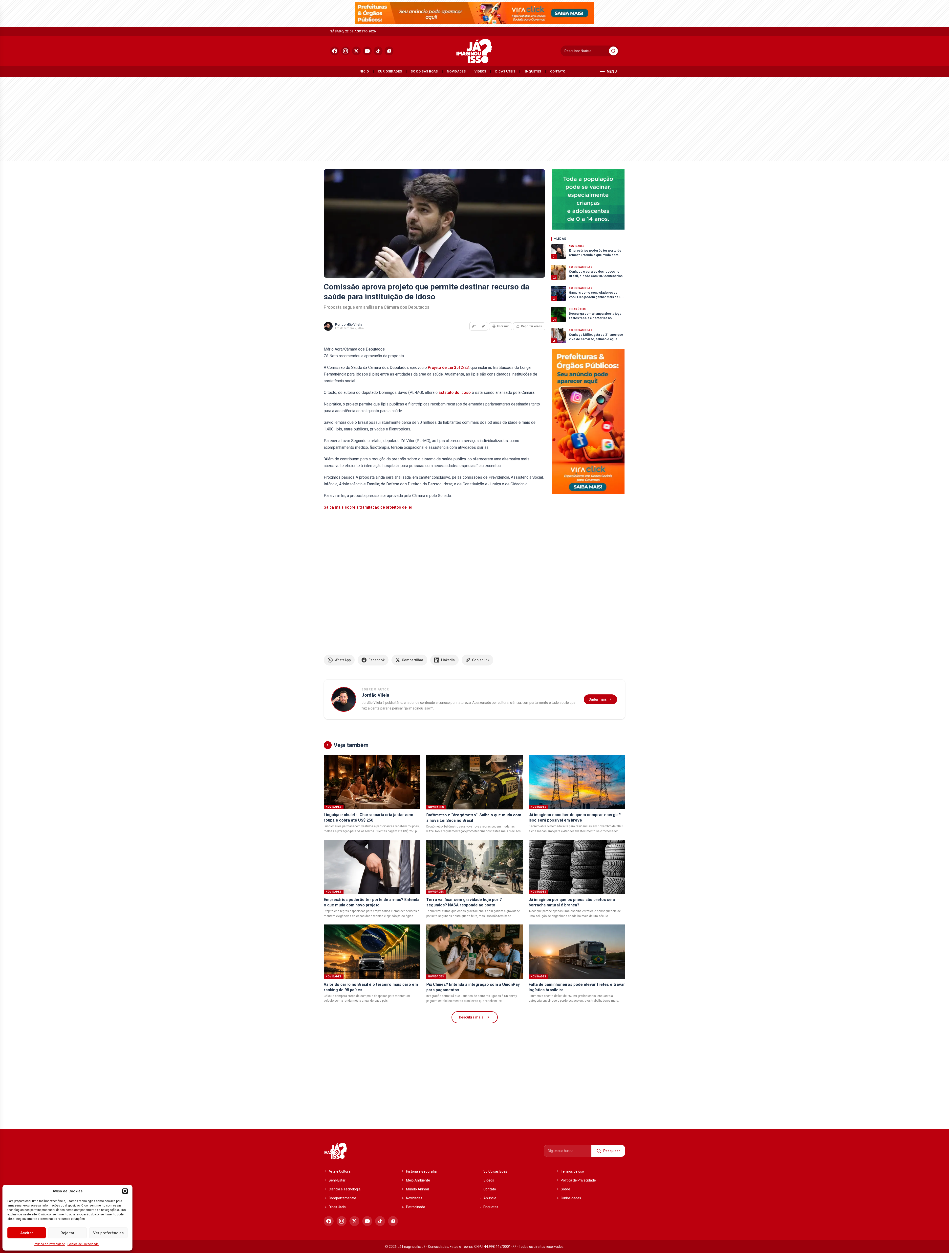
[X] (356, 51)
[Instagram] (345, 51)
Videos (480, 71)
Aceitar (26, 1233)
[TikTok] (378, 51)
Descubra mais (471, 1017)
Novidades (456, 71)
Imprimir (503, 326)
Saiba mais (598, 699)
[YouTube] (367, 51)
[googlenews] (389, 51)
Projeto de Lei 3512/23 (448, 367)
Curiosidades (390, 71)
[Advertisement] (474, 118)
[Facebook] (334, 51)
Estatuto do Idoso (455, 392)
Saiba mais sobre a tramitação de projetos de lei (368, 507)
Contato (557, 71)
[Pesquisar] (613, 51)
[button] (125, 1191)
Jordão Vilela (352, 324)
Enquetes (532, 71)
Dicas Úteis (505, 71)
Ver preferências (108, 1233)
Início (364, 71)
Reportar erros (531, 326)
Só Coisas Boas (424, 71)
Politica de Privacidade (49, 1244)
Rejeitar (67, 1233)
